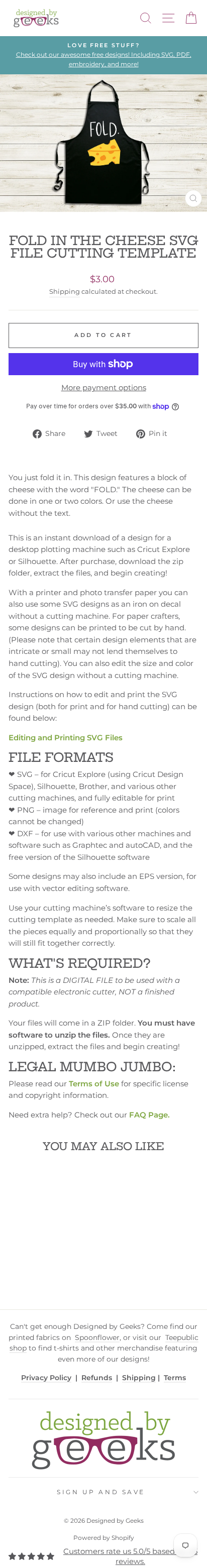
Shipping (64, 291)
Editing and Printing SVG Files (66, 737)
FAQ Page (148, 1115)
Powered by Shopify (103, 1537)
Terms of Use (94, 1083)
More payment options (103, 387)
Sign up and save (101, 1492)
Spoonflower (97, 1337)
